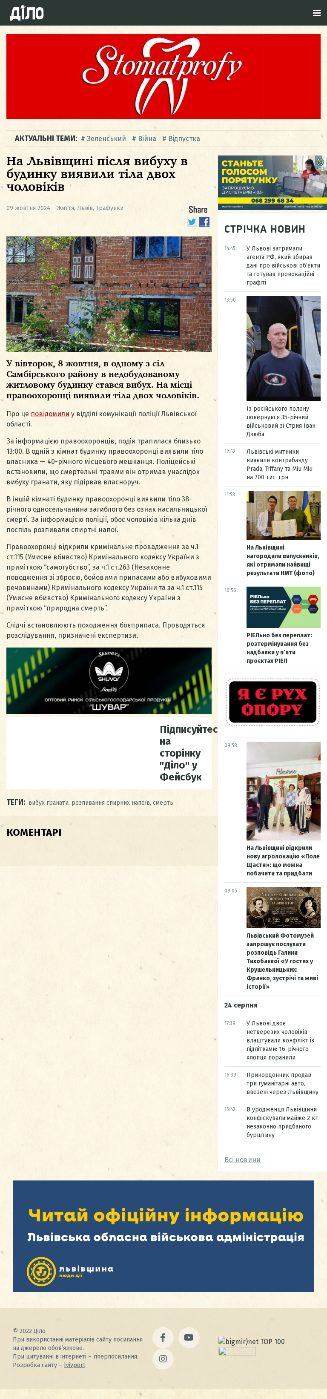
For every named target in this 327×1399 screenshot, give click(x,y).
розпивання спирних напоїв (111, 802)
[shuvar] (109, 712)
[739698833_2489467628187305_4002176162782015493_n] (163, 116)
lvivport (74, 1365)
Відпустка (184, 139)
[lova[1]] (163, 1290)
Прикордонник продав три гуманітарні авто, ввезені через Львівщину (282, 1083)
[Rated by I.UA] (237, 1353)
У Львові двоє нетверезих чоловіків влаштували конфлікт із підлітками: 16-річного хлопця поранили (280, 1040)
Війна (147, 139)
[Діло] (26, 13)
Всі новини (242, 1160)
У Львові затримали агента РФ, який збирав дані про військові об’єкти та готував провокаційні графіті (283, 265)
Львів (85, 208)
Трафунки (109, 208)
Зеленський (106, 139)
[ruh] (272, 725)
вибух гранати (49, 802)
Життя (65, 208)
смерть (163, 802)
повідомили (50, 414)
